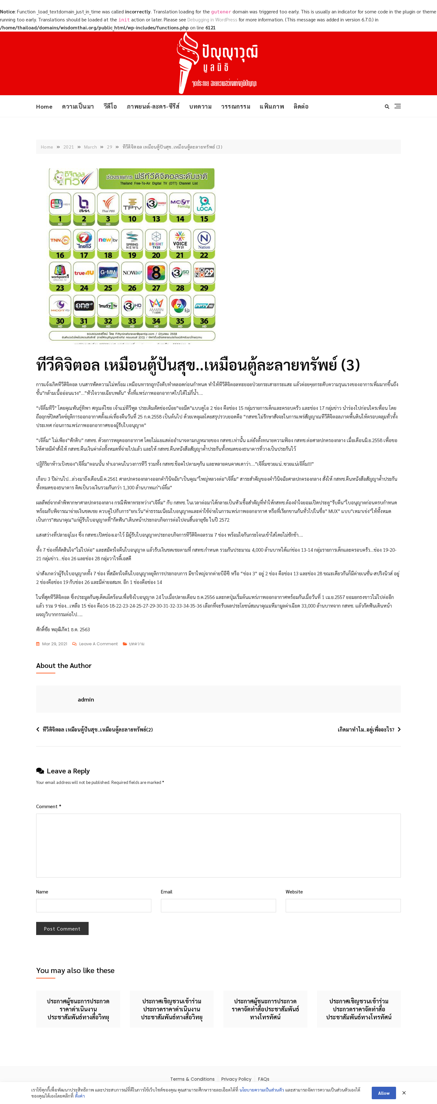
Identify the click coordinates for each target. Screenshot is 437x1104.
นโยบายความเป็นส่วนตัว (262, 1089)
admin (86, 699)
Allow (384, 1093)
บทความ (200, 106)
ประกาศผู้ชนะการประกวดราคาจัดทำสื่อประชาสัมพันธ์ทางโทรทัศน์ (265, 1009)
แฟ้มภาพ (272, 106)
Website (294, 891)
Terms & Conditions (192, 1079)
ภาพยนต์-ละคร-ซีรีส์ (153, 106)
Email (166, 891)
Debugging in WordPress (212, 19)
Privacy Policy (236, 1079)
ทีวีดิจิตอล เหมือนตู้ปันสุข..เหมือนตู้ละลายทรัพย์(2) (98, 729)
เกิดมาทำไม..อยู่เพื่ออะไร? (366, 729)
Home (44, 106)
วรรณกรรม (235, 106)
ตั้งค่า (80, 1096)
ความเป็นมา (78, 106)
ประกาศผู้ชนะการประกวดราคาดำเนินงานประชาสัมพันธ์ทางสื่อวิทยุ (78, 1009)
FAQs (263, 1079)
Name (42, 891)
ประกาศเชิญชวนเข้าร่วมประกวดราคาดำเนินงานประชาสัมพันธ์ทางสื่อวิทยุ (172, 1009)
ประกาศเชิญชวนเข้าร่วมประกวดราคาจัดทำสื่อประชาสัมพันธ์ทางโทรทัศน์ (359, 1009)
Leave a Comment (98, 644)
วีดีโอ (110, 106)
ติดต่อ (301, 106)
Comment (48, 806)
